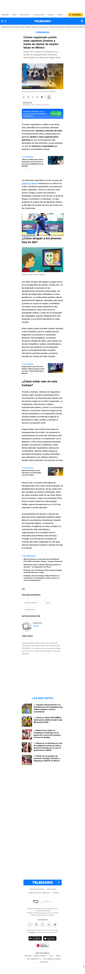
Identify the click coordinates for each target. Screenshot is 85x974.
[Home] (42, 21)
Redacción (27, 103)
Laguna (50, 15)
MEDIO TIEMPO (40, 956)
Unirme (54, 114)
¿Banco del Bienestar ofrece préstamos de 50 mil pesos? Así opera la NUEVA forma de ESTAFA (32, 163)
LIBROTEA (44, 962)
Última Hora (6, 27)
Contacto (55, 893)
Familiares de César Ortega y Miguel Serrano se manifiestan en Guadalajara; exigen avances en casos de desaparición (41, 578)
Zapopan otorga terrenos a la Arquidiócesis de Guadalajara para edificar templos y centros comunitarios (48, 708)
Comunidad (15, 27)
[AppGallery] (42, 945)
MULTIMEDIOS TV (34, 959)
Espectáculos (43, 27)
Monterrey (25, 15)
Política (28, 27)
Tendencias (53, 27)
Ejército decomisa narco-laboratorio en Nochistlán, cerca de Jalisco (32, 473)
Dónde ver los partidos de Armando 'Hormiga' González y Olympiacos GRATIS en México (47, 758)
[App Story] (49, 938)
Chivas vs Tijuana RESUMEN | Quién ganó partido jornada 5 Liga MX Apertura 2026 (48, 720)
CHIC (51, 956)
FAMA (58, 956)
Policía (22, 27)
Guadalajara (38, 15)
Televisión (34, 27)
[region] (42, 5)
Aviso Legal (51, 889)
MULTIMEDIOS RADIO (52, 959)
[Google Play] (35, 939)
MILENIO (28, 956)
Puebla (60, 15)
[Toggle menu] (2, 21)
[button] (24, 97)
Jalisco (47, 603)
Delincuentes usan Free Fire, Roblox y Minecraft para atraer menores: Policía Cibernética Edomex (33, 370)
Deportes (61, 27)
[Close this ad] (83, 966)
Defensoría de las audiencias (39, 893)
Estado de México (29, 183)
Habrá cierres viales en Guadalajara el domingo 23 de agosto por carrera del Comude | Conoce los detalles (47, 733)
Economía (79, 27)
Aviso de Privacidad (37, 889)
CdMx (14, 15)
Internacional (70, 27)
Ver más (36, 626)
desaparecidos (30, 609)
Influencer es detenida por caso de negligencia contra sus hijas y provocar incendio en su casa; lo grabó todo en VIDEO (48, 746)
